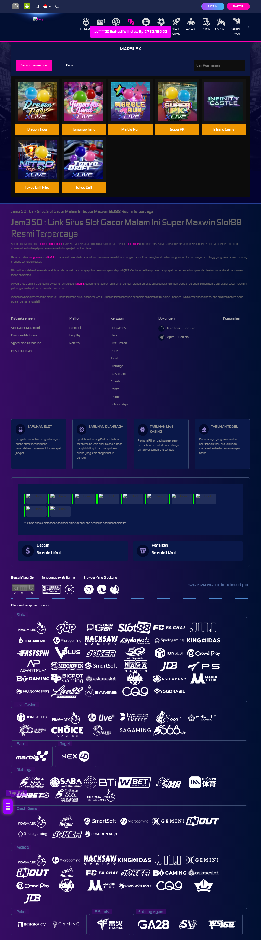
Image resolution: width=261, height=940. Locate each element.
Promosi (75, 328)
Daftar (238, 6)
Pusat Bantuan (21, 351)
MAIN (40, 101)
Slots (101, 29)
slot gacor (34, 257)
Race (131, 29)
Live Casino (116, 29)
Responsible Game (24, 335)
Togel (146, 29)
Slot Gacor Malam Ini (25, 328)
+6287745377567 (181, 328)
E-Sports (221, 29)
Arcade (191, 29)
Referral (74, 343)
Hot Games (86, 29)
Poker (206, 29)
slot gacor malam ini (50, 244)
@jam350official (178, 337)
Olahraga (161, 29)
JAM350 (52, 257)
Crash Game (176, 31)
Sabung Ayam (236, 31)
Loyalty (74, 335)
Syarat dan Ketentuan (26, 343)
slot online (133, 244)
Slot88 (80, 283)
